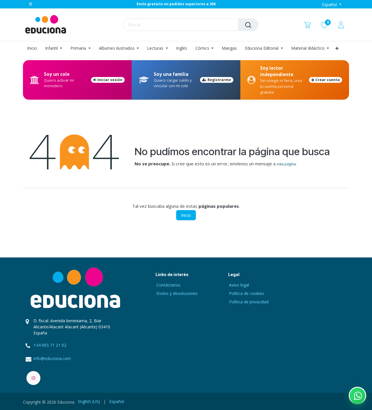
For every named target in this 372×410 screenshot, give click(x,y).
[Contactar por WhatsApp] (357, 395)
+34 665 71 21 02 (49, 345)
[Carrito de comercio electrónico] (307, 24)
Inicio (186, 215)
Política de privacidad (249, 302)
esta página (286, 164)
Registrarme (219, 79)
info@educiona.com (52, 358)
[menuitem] (34, 48)
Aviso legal (239, 285)
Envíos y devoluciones (177, 293)
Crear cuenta (327, 79)
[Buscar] (248, 25)
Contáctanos (168, 285)
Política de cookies (246, 293)
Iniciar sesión (109, 79)
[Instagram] (30, 4)
